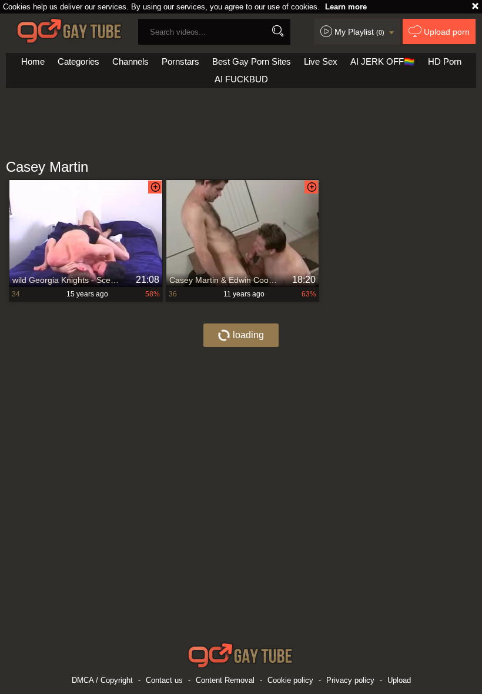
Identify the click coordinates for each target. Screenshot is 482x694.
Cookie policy (290, 680)
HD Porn (444, 61)
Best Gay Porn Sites (251, 61)
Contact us (164, 680)
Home (33, 61)
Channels (130, 61)
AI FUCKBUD (241, 79)
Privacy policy (350, 680)
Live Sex (320, 61)
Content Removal (225, 680)
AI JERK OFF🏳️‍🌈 (382, 61)
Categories (78, 61)
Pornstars (180, 61)
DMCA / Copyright (102, 680)
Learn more (346, 6)
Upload (399, 680)
